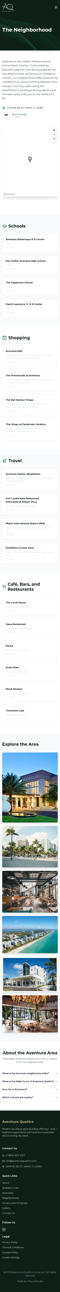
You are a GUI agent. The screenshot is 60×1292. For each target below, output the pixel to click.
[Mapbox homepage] (9, 194)
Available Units (10, 1188)
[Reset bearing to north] (54, 139)
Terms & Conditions (13, 1247)
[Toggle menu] (56, 7)
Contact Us (8, 1213)
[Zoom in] (54, 130)
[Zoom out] (54, 134)
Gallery (6, 1208)
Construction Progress (14, 1203)
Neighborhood (10, 1198)
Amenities (7, 1193)
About (5, 1183)
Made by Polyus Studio (30, 1281)
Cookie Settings (11, 1257)
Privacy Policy (10, 1242)
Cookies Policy (10, 1252)
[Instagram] (4, 1229)
